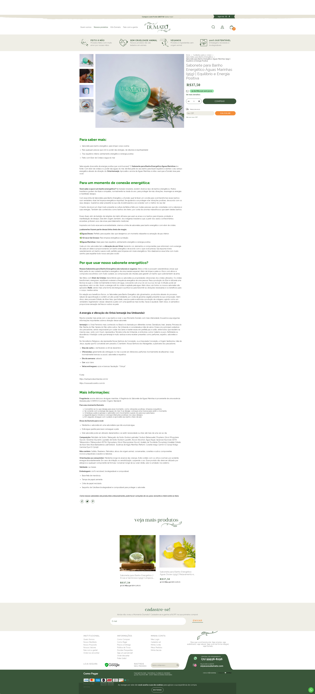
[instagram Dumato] (226, 16)
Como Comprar (123, 639)
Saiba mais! (157, 17)
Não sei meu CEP (192, 117)
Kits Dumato (115, 27)
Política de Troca (123, 647)
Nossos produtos (101, 27)
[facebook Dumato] (229, 16)
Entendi (157, 690)
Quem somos (85, 27)
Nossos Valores (89, 647)
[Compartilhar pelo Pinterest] (93, 502)
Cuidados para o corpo (202, 55)
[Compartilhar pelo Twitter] (88, 502)
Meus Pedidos (156, 647)
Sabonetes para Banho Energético (199, 57)
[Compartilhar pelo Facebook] (82, 502)
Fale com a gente (130, 27)
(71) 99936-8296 (211, 659)
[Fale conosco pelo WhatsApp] (311, 690)
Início (188, 55)
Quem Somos (88, 639)
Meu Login (155, 639)
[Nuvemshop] (209, 673)
